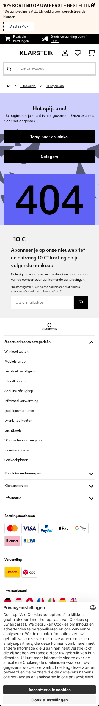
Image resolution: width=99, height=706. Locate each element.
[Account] (65, 53)
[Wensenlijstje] (78, 53)
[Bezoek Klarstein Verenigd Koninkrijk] (73, 601)
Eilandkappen (15, 381)
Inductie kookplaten (19, 450)
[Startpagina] (13, 86)
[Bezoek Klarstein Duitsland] (7, 601)
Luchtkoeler (13, 430)
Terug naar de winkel (49, 137)
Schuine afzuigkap (18, 391)
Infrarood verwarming (21, 401)
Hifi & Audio (28, 86)
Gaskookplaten (16, 460)
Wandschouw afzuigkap (23, 440)
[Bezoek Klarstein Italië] (51, 601)
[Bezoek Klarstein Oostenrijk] (18, 601)
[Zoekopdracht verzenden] (9, 69)
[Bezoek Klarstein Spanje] (62, 601)
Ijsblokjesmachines (19, 411)
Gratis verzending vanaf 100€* (68, 39)
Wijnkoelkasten (16, 351)
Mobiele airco (15, 361)
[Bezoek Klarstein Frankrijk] (40, 601)
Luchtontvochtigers (19, 371)
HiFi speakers (55, 86)
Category (49, 156)
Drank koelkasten (18, 420)
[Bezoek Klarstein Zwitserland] (29, 601)
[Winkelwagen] (91, 53)
